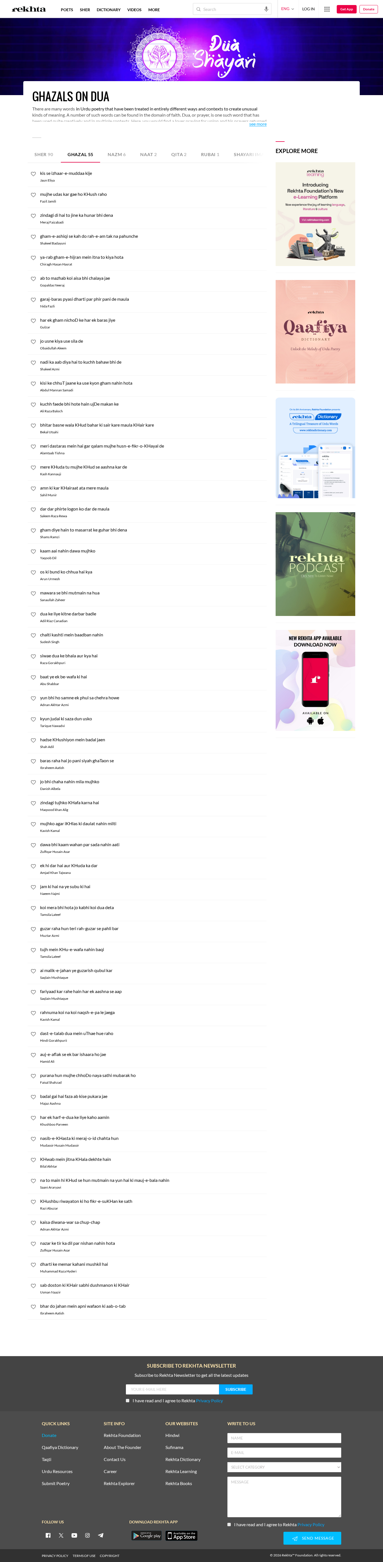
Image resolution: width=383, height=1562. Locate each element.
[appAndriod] (146, 1536)
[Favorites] (33, 1223)
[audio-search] (266, 9)
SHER (85, 9)
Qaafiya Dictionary (60, 1447)
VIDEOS (134, 9)
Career (110, 1471)
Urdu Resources (57, 1471)
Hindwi (172, 1435)
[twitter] (61, 1535)
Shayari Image (255, 154)
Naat (148, 154)
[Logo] (29, 9)
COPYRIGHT (109, 1556)
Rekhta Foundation (122, 1435)
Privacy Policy (209, 1400)
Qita (179, 154)
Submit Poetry (56, 1483)
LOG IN (308, 8)
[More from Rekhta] (327, 9)
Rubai (210, 154)
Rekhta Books (178, 1483)
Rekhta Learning (181, 1471)
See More (258, 124)
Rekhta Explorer (119, 1483)
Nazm (117, 154)
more (154, 9)
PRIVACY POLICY (55, 1556)
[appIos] (181, 1536)
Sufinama (174, 1447)
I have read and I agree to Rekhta (178, 1400)
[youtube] (74, 1535)
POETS (67, 9)
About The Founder (122, 1447)
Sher (43, 154)
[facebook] (47, 1535)
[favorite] (33, 174)
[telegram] (100, 1535)
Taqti (46, 1459)
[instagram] (87, 1535)
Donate (368, 9)
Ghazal (80, 154)
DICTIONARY (109, 9)
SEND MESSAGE (318, 1538)
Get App (346, 9)
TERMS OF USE (84, 1556)
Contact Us (115, 1459)
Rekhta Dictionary (182, 1459)
